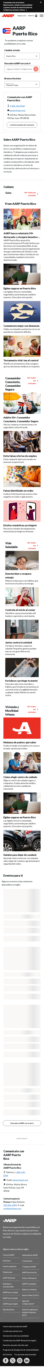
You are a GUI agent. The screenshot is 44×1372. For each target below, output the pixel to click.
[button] (41, 15)
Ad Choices (7, 1354)
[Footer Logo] (22, 1220)
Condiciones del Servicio (12, 1331)
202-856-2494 (10, 1205)
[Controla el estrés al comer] (22, 596)
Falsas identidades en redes (18, 490)
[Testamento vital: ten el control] (22, 346)
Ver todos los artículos (30, 193)
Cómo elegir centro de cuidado (20, 777)
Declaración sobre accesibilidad (16, 1336)
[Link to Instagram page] (20, 1360)
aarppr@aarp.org (17, 110)
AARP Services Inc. (29, 1272)
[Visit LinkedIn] (27, 1360)
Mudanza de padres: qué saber (19, 742)
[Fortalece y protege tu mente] (22, 667)
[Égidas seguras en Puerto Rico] (22, 274)
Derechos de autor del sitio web (15, 1345)
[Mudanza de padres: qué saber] (22, 728)
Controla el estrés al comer (20, 609)
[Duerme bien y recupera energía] (22, 560)
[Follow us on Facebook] (5, 1360)
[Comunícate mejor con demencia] (22, 311)
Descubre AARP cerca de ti (17, 63)
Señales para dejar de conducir (20, 854)
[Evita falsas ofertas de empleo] (22, 441)
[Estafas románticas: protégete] (22, 511)
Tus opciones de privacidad (25, 1354)
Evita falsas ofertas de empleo (20, 456)
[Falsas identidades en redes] (22, 476)
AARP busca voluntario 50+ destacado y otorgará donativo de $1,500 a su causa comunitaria (21, 237)
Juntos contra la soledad (18, 642)
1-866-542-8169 (17, 106)
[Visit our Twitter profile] (12, 1360)
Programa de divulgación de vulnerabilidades (21, 1350)
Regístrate (22, 16)
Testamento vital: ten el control (21, 360)
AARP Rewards (9, 1278)
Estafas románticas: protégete (20, 525)
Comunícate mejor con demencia (21, 325)
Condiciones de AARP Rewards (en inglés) (19, 1340)
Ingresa (31, 15)
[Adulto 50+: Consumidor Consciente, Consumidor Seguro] (22, 403)
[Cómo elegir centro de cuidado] (22, 762)
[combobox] (22, 69)
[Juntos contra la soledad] (22, 629)
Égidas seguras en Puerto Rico (20, 288)
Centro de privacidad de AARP (15, 1326)
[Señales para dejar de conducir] (22, 840)
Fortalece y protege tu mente (21, 680)
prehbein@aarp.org (12, 1208)
